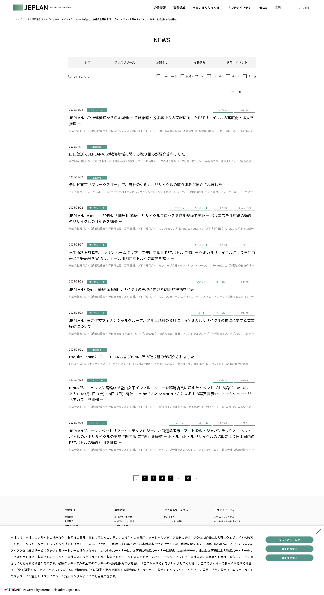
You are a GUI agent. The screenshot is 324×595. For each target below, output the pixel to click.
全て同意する (289, 558)
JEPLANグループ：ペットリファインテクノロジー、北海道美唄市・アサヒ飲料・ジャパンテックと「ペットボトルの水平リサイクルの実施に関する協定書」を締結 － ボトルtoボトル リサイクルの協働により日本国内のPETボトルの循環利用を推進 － (162, 436)
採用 (278, 7)
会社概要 (69, 516)
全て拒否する (289, 549)
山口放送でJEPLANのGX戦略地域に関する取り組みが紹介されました (127, 154)
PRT (245, 244)
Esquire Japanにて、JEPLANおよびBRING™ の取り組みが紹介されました (131, 356)
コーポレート (169, 76)
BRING (244, 380)
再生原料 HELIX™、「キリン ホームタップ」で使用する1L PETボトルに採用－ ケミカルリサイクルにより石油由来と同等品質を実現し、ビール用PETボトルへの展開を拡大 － (162, 255)
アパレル (217, 76)
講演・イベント (237, 62)
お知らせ (162, 62)
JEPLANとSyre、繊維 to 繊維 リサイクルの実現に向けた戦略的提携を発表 (131, 289)
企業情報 (160, 7)
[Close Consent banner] (319, 531)
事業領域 (179, 7)
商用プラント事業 (123, 516)
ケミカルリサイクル (206, 7)
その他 (252, 76)
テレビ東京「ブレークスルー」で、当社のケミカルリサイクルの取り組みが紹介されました (145, 184)
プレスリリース (124, 62)
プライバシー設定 (289, 540)
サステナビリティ (239, 7)
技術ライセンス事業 (124, 521)
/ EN (303, 7)
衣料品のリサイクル (224, 516)
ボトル (235, 76)
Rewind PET (244, 208)
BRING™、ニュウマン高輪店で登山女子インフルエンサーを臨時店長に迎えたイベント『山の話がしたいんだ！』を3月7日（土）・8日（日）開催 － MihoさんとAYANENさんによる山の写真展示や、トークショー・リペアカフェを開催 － (160, 393)
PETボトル (169, 516)
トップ (18, 19)
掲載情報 (200, 62)
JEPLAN (245, 110)
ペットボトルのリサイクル (227, 521)
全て (87, 62)
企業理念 (69, 521)
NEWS (263, 7)
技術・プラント (194, 76)
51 (188, 478)
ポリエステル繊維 (173, 521)
